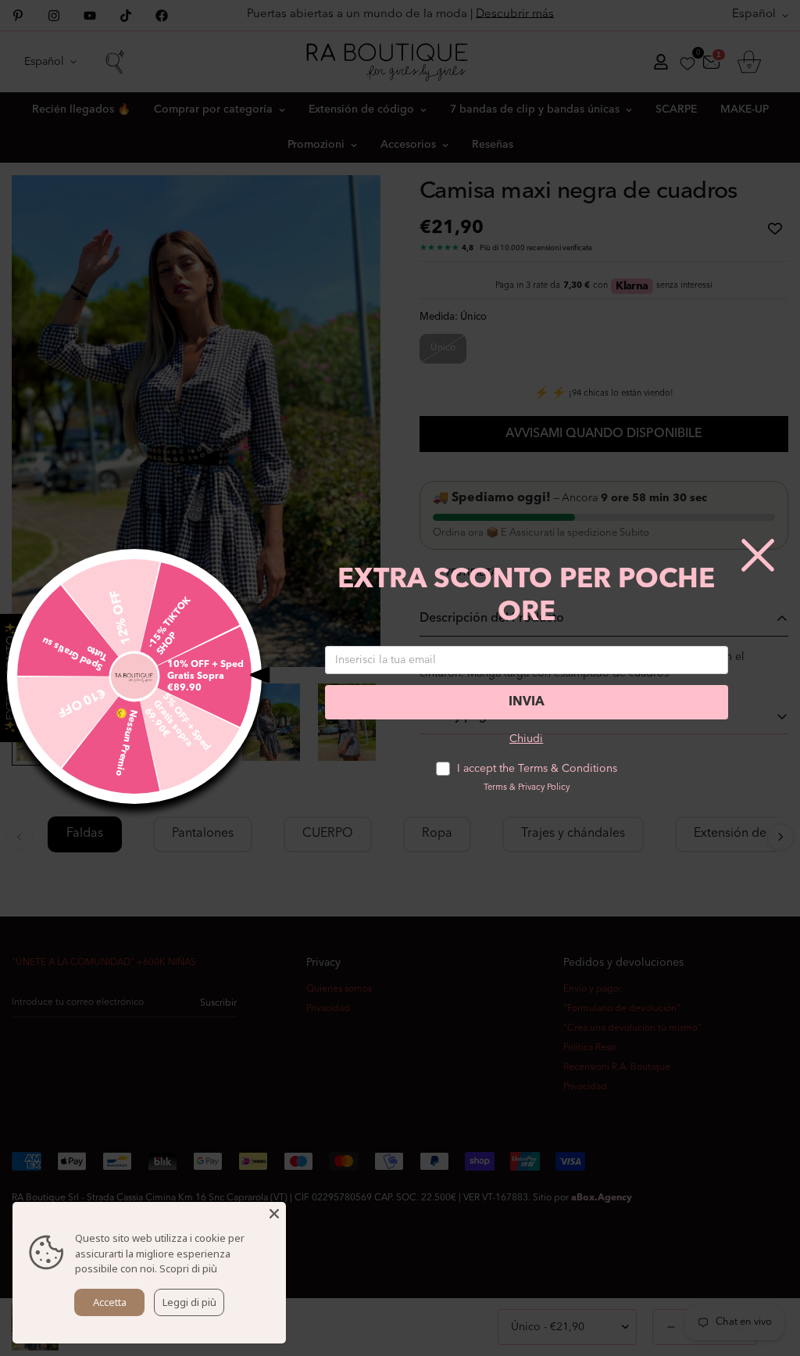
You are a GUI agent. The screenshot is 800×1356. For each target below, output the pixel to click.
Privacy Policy (544, 788)
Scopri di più (188, 1268)
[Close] (274, 1213)
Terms (495, 788)
